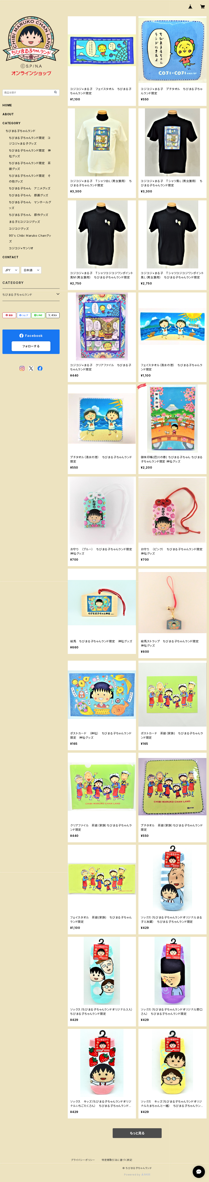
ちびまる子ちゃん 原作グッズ (28, 214)
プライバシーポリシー (83, 1159)
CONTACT (10, 257)
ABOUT (8, 114)
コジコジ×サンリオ (21, 248)
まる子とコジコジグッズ (24, 221)
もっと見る (137, 1133)
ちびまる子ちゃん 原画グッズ (28, 195)
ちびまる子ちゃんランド (21, 131)
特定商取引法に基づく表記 (117, 1159)
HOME (7, 105)
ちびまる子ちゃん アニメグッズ (29, 188)
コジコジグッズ (19, 228)
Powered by (132, 1174)
